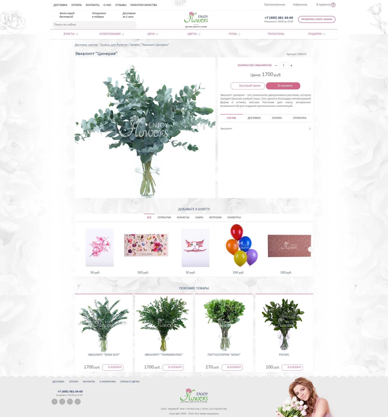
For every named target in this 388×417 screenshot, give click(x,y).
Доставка (60, 5)
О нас (107, 5)
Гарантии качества (143, 5)
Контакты (92, 5)
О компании (108, 381)
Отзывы (120, 5)
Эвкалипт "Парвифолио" (164, 355)
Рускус (284, 355)
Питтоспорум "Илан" (224, 355)
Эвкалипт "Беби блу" (104, 355)
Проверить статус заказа (316, 19)
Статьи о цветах (130, 381)
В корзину (285, 85)
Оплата (76, 5)
